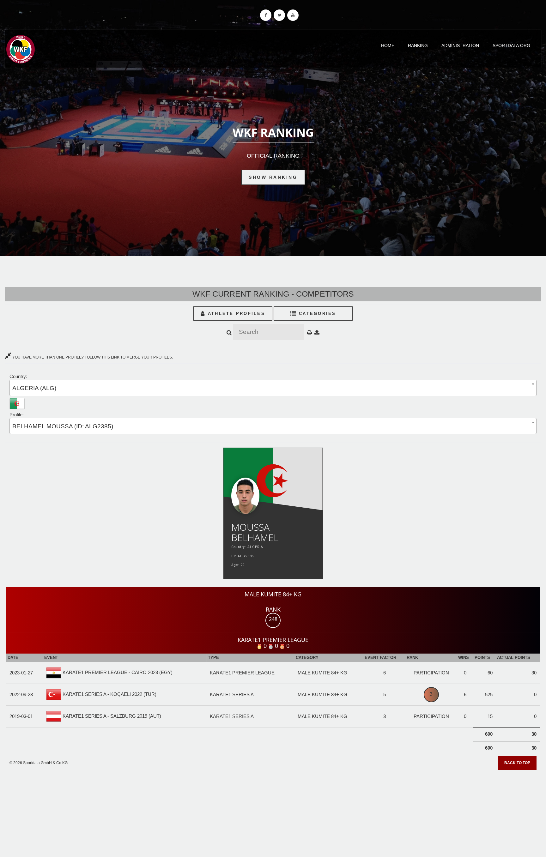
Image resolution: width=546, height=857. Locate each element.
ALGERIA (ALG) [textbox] (34, 388)
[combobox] (273, 388)
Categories (316, 313)
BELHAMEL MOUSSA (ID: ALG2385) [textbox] (62, 426)
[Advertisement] (273, 811)
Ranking (418, 45)
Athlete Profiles (235, 313)
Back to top (517, 763)
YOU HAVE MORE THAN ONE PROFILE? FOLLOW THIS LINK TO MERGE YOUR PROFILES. (92, 357)
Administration (460, 45)
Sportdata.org (511, 45)
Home (387, 45)
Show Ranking (273, 177)
